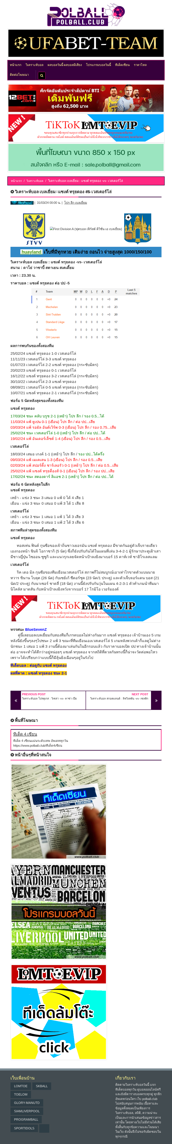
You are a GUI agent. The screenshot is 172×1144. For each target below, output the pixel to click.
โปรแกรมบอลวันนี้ (98, 64)
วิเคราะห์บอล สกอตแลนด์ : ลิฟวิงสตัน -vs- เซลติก (119, 698)
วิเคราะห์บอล (34, 64)
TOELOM (20, 1094)
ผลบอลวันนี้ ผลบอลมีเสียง (65, 64)
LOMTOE (20, 1086)
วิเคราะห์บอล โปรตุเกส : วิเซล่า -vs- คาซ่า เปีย (49, 698)
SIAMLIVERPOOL (27, 1111)
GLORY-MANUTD (27, 1103)
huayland (31, 252)
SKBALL (42, 1086)
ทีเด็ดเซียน (122, 64)
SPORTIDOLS (24, 1128)
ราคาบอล (18, 283)
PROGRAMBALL (26, 1119)
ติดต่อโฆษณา (19, 74)
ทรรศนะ (17, 629)
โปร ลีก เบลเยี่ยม (75, 202)
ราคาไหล (140, 64)
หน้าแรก (15, 64)
